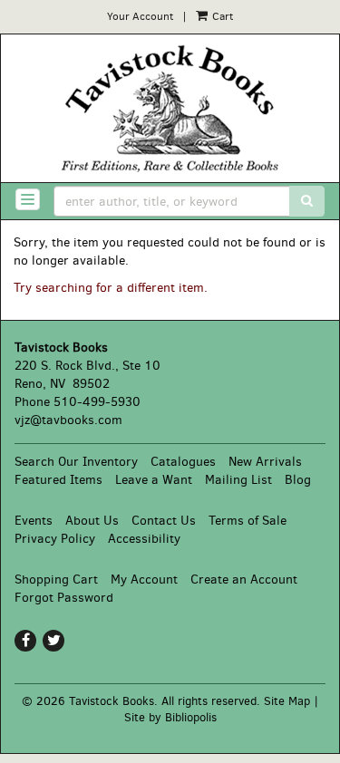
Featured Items (58, 479)
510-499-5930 (97, 401)
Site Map (287, 701)
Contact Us (163, 520)
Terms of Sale (248, 520)
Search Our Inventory (76, 461)
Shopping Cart (56, 579)
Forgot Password (64, 597)
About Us (92, 520)
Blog (298, 479)
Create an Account (243, 579)
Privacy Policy (55, 538)
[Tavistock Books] (170, 108)
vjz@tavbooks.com (68, 420)
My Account (144, 579)
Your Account (140, 16)
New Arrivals (265, 461)
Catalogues (183, 461)
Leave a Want (153, 479)
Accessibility (144, 538)
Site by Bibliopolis (170, 717)
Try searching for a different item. (111, 287)
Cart (221, 16)
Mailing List (238, 479)
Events (34, 520)
